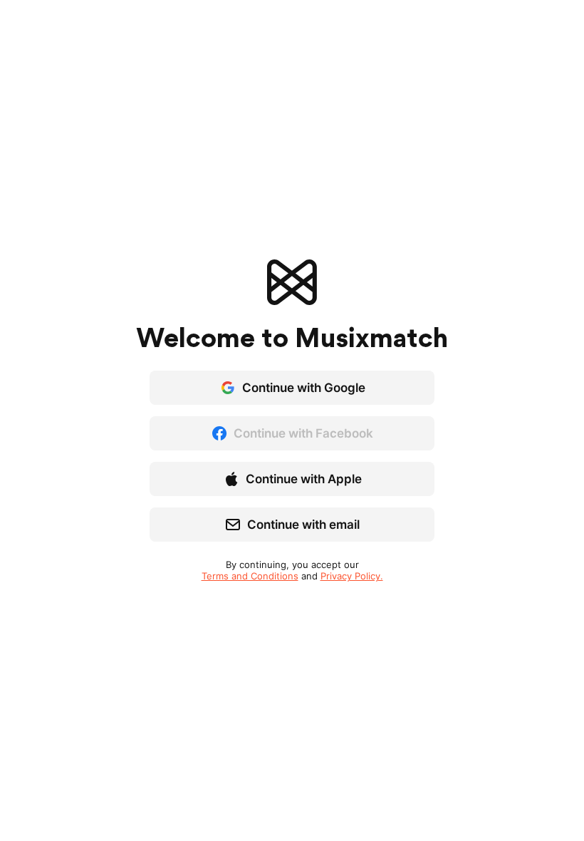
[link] (250, 576)
